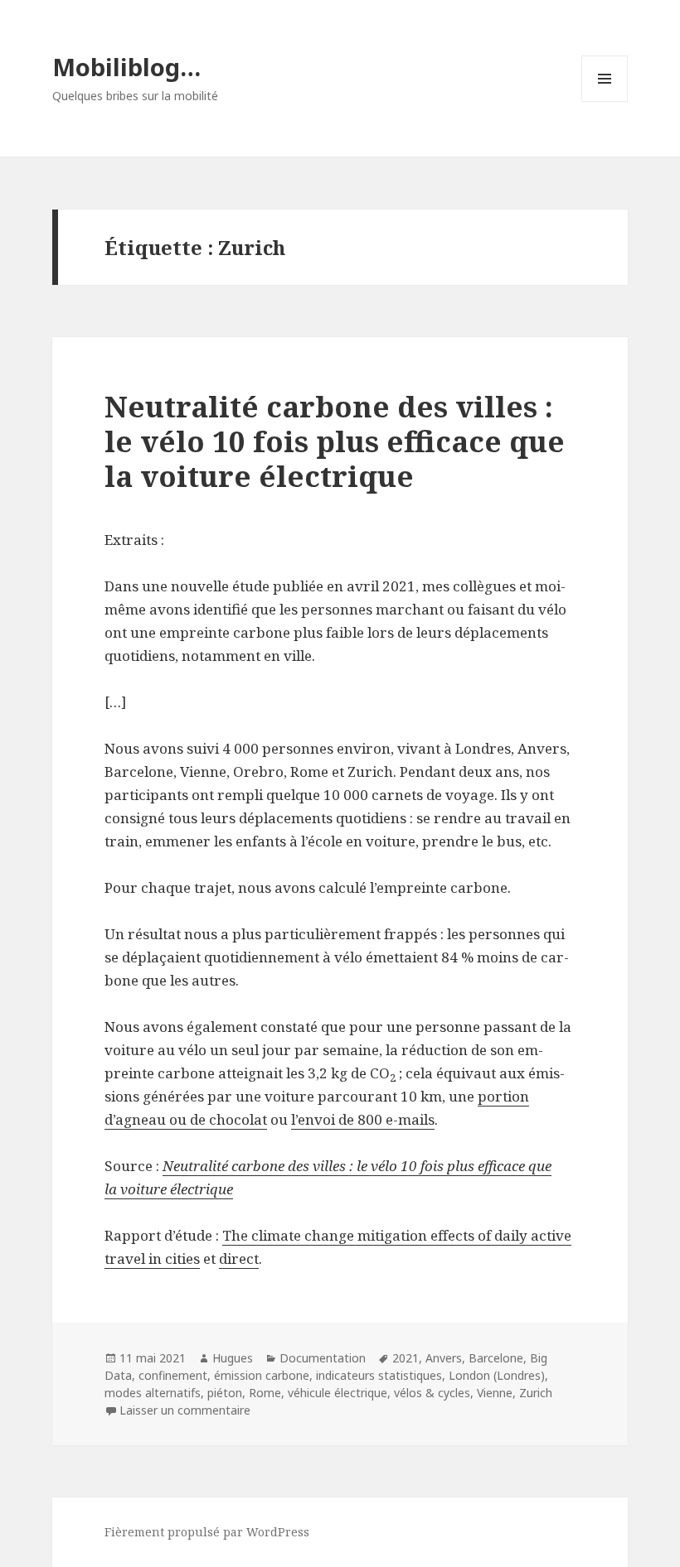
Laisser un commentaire (184, 1410)
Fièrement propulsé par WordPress (206, 1532)
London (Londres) (497, 1375)
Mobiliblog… (126, 67)
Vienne (494, 1393)
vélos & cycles (432, 1393)
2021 (405, 1358)
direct (239, 1258)
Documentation (322, 1358)
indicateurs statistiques (379, 1375)
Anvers (443, 1358)
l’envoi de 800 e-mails (363, 1119)
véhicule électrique (337, 1393)
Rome (265, 1393)
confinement (172, 1375)
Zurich (535, 1393)
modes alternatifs (152, 1393)
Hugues (232, 1358)
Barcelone (496, 1358)
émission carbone (261, 1375)
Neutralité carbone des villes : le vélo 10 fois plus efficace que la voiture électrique (334, 441)
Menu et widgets (605, 101)
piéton (224, 1393)
